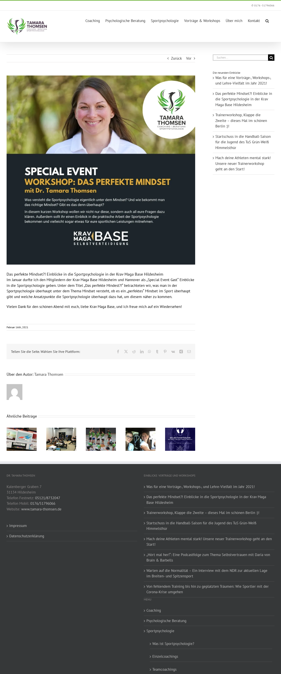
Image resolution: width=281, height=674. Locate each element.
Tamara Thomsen (48, 374)
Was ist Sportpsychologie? (173, 643)
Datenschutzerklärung (26, 536)
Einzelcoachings (165, 656)
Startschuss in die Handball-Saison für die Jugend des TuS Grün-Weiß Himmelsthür (243, 142)
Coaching (153, 610)
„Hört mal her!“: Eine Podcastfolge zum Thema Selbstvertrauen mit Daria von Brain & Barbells (208, 557)
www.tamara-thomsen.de (41, 509)
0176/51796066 (42, 503)
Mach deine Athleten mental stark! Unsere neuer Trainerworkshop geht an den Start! (243, 163)
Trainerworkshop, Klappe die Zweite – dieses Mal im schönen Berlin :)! (241, 120)
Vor (188, 58)
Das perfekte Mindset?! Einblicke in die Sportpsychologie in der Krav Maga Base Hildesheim (243, 99)
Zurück (176, 58)
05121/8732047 (47, 497)
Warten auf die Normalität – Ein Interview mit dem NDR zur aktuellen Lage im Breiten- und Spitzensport (206, 573)
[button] (267, 20)
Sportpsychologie (160, 630)
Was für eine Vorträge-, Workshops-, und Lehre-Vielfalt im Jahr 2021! (200, 486)
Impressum (18, 525)
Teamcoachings (164, 669)
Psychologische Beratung (166, 620)
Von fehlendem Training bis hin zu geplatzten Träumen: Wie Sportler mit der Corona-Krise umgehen (207, 589)
